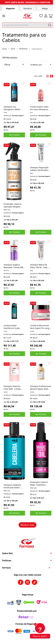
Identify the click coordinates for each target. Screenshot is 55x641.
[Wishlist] (41, 16)
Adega (45, 8)
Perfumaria (23, 49)
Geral (13, 49)
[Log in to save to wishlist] (22, 84)
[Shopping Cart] (51, 16)
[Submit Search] (49, 25)
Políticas (6, 560)
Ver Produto (14, 135)
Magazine (10, 8)
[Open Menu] (3, 16)
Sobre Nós (7, 553)
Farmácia (27, 8)
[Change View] (47, 76)
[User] (46, 16)
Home (4, 49)
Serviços (6, 567)
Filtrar (7, 64)
